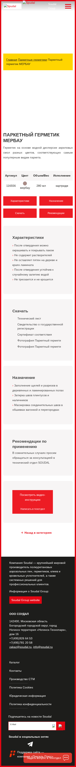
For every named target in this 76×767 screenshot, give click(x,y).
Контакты (15, 670)
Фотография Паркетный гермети (39, 340)
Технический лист (29, 318)
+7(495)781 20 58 (20, 642)
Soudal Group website (25, 600)
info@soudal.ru (43, 646)
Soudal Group (52, 6)
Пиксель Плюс (42, 756)
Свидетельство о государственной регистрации (40, 326)
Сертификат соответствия (34, 334)
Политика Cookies (21, 687)
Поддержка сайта (28, 752)
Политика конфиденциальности (30, 704)
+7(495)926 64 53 (20, 638)
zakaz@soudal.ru (20, 646)
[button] (69, 81)
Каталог (14, 662)
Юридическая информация (27, 695)
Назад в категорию (38, 532)
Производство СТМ (22, 679)
